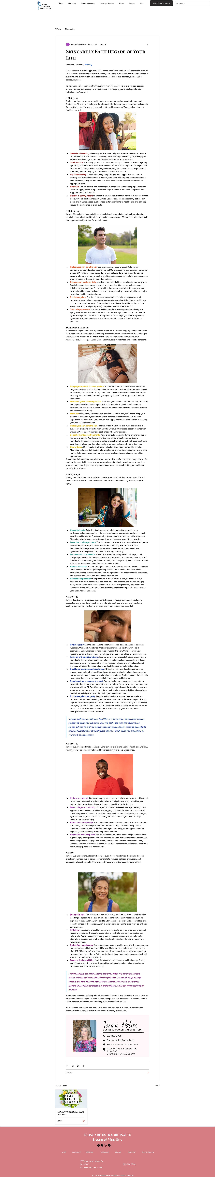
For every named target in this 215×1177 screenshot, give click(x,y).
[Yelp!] (109, 1145)
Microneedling (70, 29)
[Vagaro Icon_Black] (105, 1145)
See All (157, 1085)
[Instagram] (98, 1145)
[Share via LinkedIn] (78, 1066)
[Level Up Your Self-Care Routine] (71, 1099)
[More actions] (147, 44)
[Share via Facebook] (67, 1066)
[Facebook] (102, 1145)
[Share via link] (84, 1066)
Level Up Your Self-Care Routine (71, 1113)
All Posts (58, 29)
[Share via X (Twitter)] (73, 1066)
